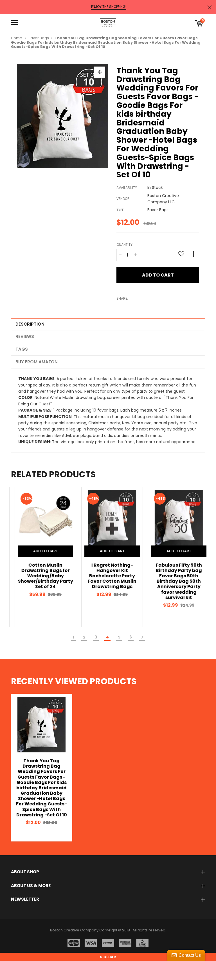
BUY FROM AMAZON (36, 362)
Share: (122, 298)
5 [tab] (119, 637)
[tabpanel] (41, 557)
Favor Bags (39, 38)
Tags (21, 349)
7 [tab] (142, 637)
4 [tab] (107, 637)
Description (29, 324)
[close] (209, 7)
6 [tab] (130, 637)
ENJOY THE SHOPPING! (108, 7)
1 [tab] (73, 637)
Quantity (124, 244)
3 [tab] (95, 637)
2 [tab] (84, 637)
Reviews (24, 336)
